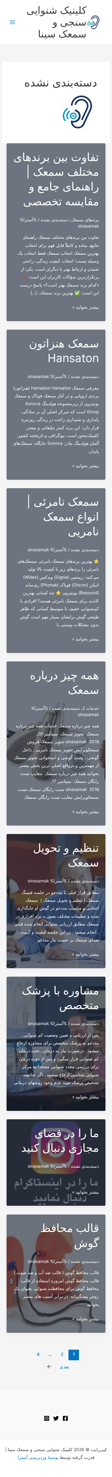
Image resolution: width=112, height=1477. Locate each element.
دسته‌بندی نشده (55, 219)
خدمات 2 (90, 708)
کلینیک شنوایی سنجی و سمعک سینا (56, 22)
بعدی (58, 1366)
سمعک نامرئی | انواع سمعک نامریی (63, 516)
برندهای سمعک (85, 219)
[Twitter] (56, 1418)
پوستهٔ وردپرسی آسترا (38, 1457)
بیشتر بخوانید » (85, 307)
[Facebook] (65, 1418)
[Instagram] (46, 1418)
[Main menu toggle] (12, 22)
